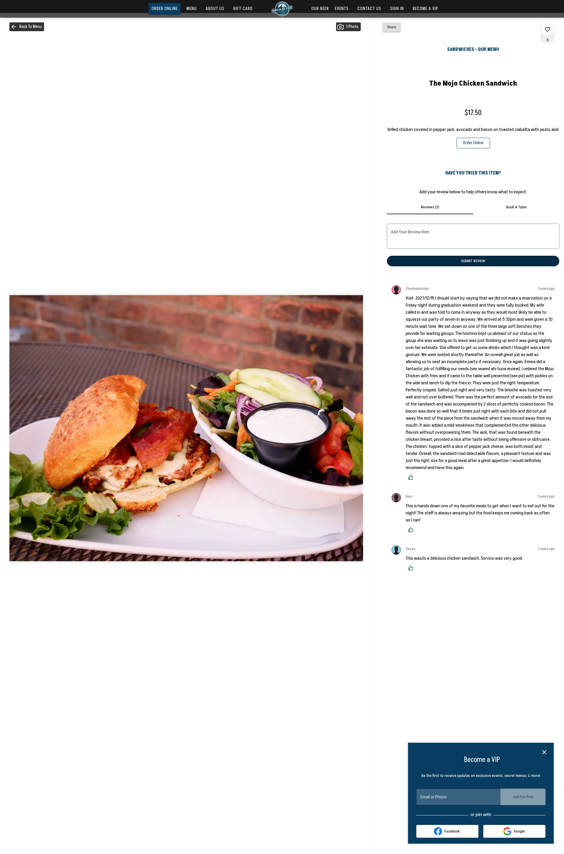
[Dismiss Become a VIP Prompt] (544, 752)
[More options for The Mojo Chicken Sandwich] (547, 29)
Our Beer (320, 9)
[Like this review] (412, 477)
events (342, 9)
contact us (369, 9)
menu (192, 9)
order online (165, 9)
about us (215, 9)
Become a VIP (425, 9)
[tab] (430, 207)
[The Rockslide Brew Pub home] (282, 8)
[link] (473, 143)
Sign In (397, 9)
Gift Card (243, 9)
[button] (26, 26)
